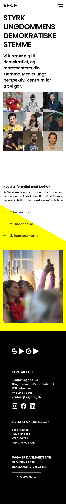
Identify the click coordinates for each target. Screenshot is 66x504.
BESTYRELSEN (20, 430)
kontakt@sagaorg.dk (26, 397)
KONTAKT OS (22, 372)
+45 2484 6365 (22, 393)
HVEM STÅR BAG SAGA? (30, 421)
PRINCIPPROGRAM (24, 443)
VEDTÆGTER (20, 438)
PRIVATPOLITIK (21, 434)
